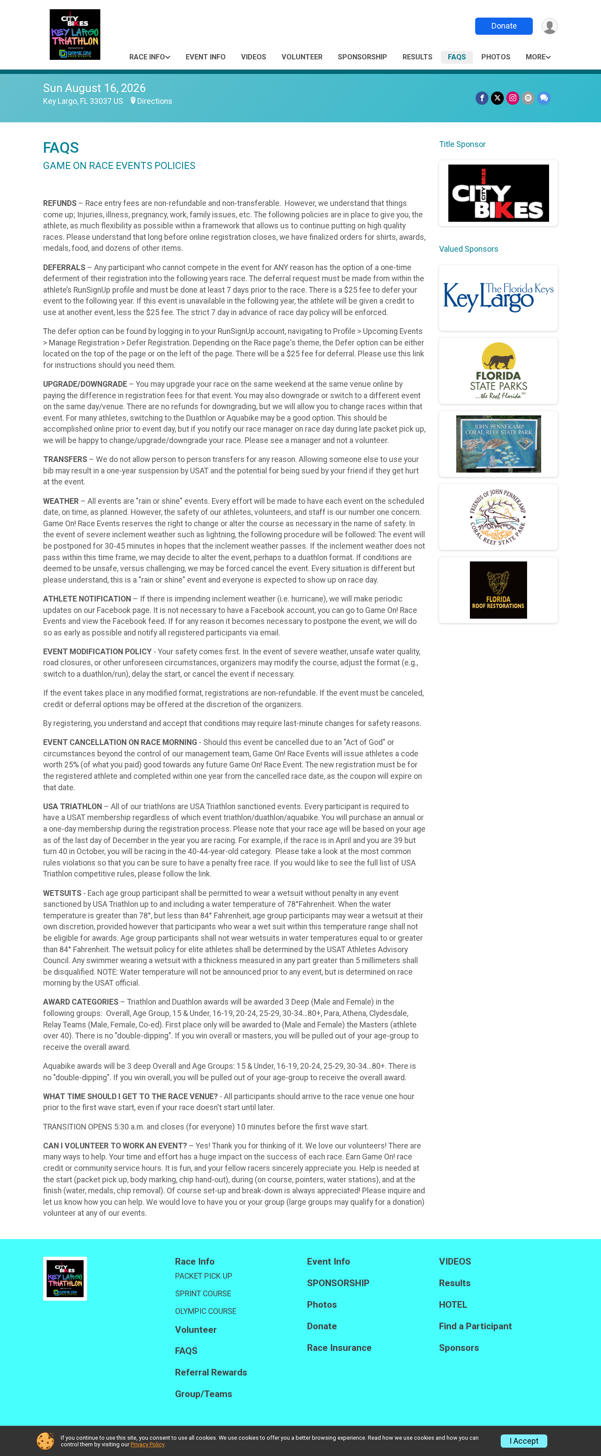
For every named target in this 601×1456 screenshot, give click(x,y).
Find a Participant (475, 1326)
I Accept (524, 1441)
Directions (154, 101)
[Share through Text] (544, 98)
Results (417, 57)
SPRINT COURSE (203, 1293)
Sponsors (459, 1348)
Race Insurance (339, 1348)
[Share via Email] (528, 98)
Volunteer (302, 57)
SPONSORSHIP (362, 57)
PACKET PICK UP (203, 1276)
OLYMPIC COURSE (205, 1311)
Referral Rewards (211, 1373)
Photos (495, 57)
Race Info (147, 57)
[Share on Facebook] (482, 98)
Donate (504, 25)
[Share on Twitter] (497, 98)
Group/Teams (203, 1394)
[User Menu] (550, 26)
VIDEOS (253, 57)
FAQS (457, 57)
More (536, 57)
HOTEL (453, 1305)
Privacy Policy (147, 1444)
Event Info (206, 57)
